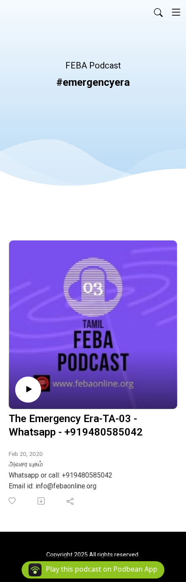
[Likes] (13, 500)
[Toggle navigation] (176, 12)
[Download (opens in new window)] (42, 501)
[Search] (158, 12)
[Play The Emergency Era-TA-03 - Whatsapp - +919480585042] (28, 390)
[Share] (71, 501)
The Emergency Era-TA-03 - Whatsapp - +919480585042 (76, 425)
